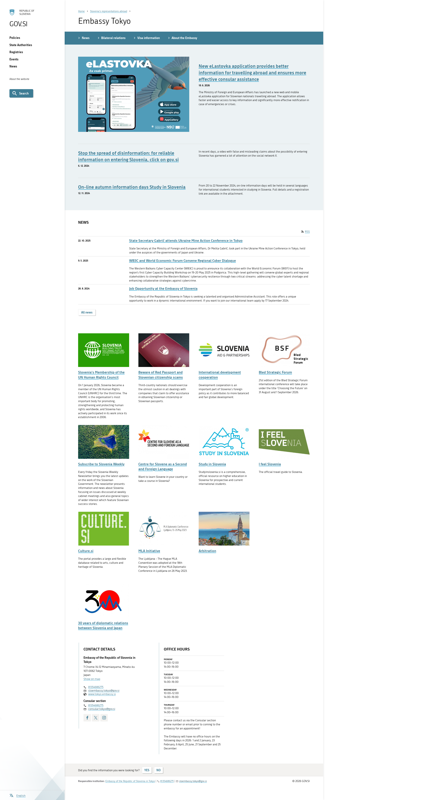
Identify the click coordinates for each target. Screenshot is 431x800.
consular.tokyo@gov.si (101, 709)
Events (13, 59)
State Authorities (20, 45)
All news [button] (86, 312)
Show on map (92, 679)
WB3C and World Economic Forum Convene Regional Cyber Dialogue (182, 260)
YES (146, 770)
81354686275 (95, 687)
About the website (19, 79)
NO (158, 770)
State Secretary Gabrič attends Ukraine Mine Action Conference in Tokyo (186, 240)
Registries (16, 52)
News (13, 66)
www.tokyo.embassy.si (102, 694)
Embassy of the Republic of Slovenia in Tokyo (130, 781)
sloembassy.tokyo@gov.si (103, 690)
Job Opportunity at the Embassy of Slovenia (163, 288)
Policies (14, 37)
